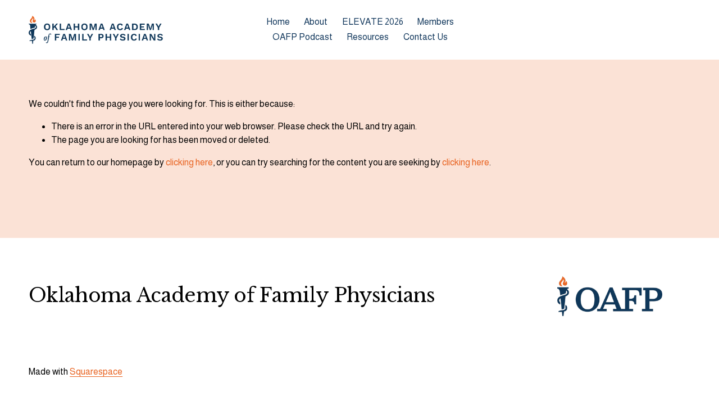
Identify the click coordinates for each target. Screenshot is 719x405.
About (315, 21)
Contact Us (425, 37)
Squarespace (96, 371)
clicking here (189, 162)
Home (278, 21)
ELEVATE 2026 (372, 21)
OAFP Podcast (302, 37)
